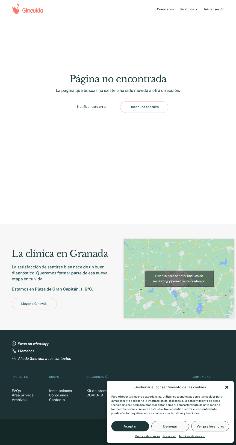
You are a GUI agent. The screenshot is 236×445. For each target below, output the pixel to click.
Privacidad (169, 436)
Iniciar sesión (214, 9)
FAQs (16, 391)
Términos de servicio (192, 436)
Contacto (57, 400)
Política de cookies (147, 436)
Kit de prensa (97, 391)
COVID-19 (94, 395)
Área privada (23, 395)
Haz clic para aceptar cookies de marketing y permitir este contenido (179, 278)
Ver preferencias (210, 426)
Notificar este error (92, 106)
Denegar (170, 426)
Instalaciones (60, 391)
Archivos (19, 400)
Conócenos (165, 9)
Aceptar (130, 426)
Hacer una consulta (144, 107)
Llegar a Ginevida (34, 303)
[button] (226, 387)
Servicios (187, 9)
